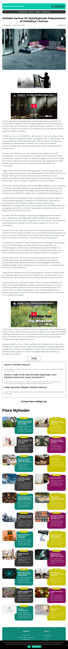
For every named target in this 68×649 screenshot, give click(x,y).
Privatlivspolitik (36, 646)
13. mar (24, 531)
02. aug (56, 418)
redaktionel (62, 25)
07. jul (24, 456)
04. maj (56, 475)
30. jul (24, 437)
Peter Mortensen (19, 25)
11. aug (24, 418)
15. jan (24, 569)
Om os (31, 12)
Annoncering (22, 12)
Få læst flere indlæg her (34, 401)
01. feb (56, 550)
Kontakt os (46, 12)
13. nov (56, 588)
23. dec (56, 569)
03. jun (24, 475)
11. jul (56, 437)
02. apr (24, 513)
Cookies (37, 12)
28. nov (24, 588)
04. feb (56, 531)
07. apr (24, 494)
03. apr (56, 494)
